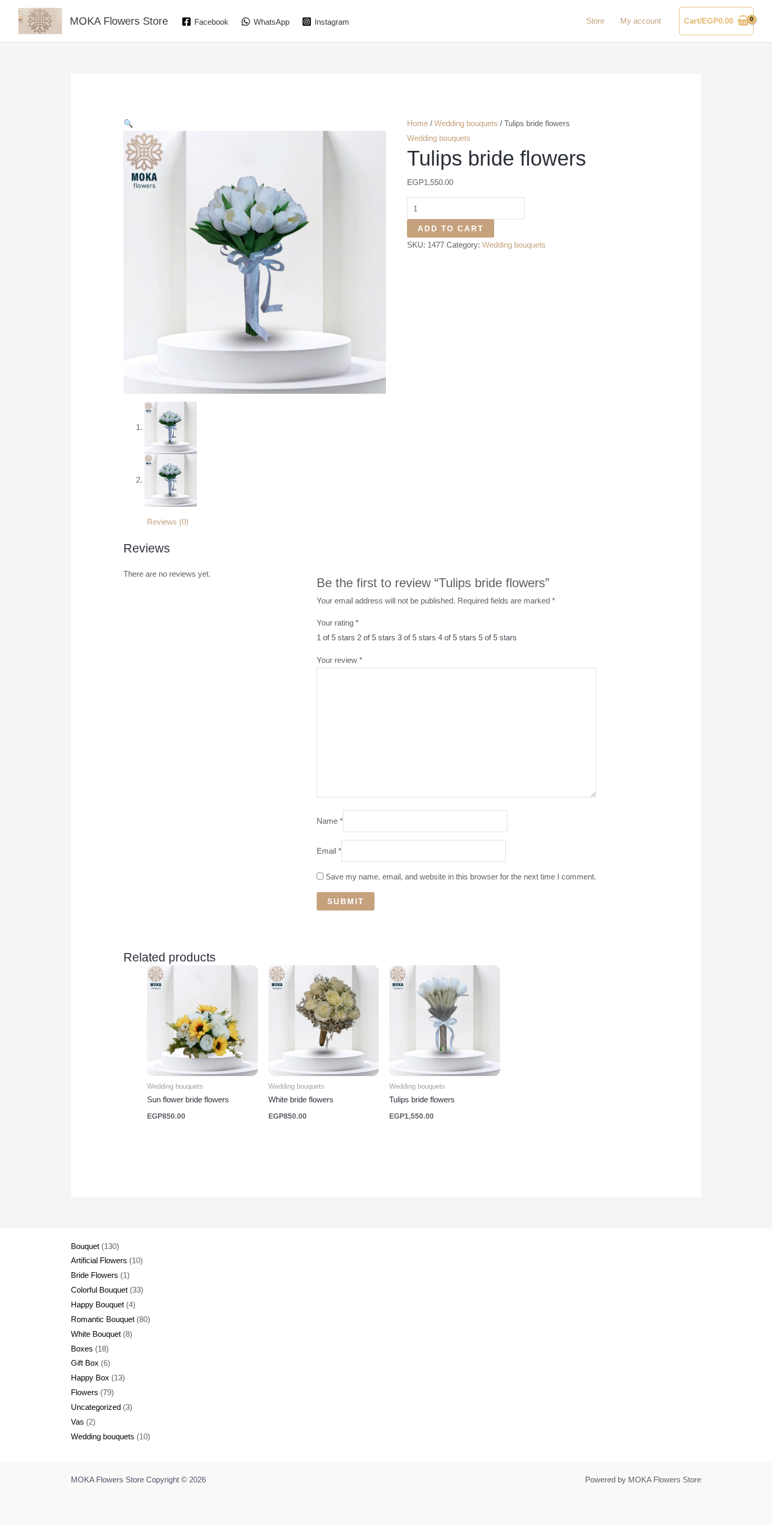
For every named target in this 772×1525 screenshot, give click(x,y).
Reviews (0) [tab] (168, 521)
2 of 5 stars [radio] (376, 637)
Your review (339, 660)
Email (329, 850)
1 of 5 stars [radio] (336, 637)
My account (640, 20)
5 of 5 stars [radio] (497, 637)
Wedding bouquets (466, 123)
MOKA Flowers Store (119, 21)
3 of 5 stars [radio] (417, 637)
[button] (128, 123)
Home (417, 123)
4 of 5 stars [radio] (457, 637)
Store (595, 20)
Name (330, 820)
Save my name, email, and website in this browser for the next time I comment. (461, 876)
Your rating (338, 622)
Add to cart (451, 228)
